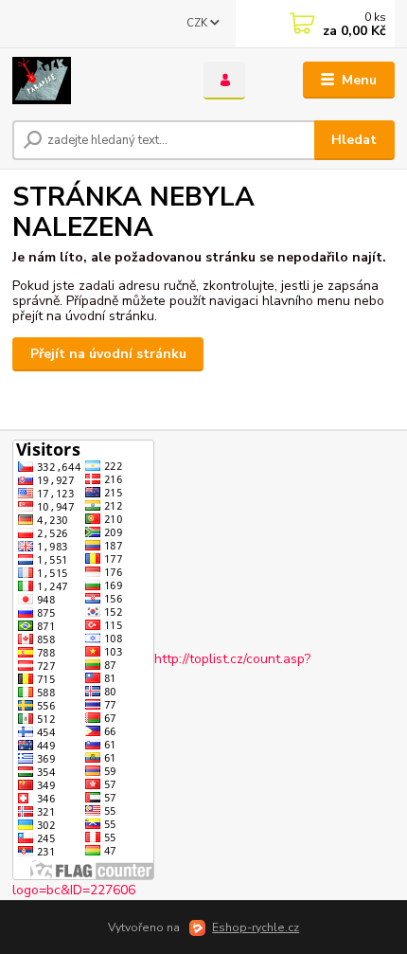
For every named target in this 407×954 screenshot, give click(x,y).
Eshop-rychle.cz (255, 927)
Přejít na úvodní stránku (108, 354)
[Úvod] (91, 80)
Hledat (354, 140)
